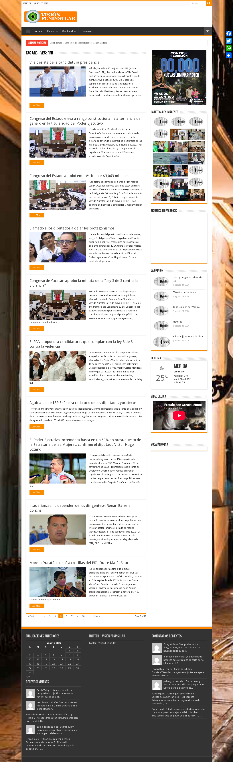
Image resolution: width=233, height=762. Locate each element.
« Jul (28, 676)
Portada (28, 30)
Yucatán (39, 31)
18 (38, 663)
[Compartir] (228, 55)
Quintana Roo (69, 31)
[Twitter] (228, 40)
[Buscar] (209, 3)
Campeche (52, 31)
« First (31, 616)
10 (83, 616)
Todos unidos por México (186, 307)
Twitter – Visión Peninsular (107, 636)
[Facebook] (228, 33)
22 (69, 663)
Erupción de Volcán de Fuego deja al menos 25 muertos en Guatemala (84, 42)
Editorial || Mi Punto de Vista (188, 336)
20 (53, 663)
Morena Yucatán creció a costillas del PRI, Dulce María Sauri (79, 563)
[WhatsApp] (228, 48)
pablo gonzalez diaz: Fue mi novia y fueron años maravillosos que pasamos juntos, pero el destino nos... (57, 730)
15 (69, 659)
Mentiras (177, 321)
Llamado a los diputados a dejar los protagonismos (71, 228)
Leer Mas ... (37, 105)
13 (53, 659)
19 (45, 663)
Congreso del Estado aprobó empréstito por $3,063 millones (79, 176)
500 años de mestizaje (184, 292)
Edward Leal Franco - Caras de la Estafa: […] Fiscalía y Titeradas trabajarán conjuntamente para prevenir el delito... (52, 717)
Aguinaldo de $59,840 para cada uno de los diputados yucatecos (83, 402)
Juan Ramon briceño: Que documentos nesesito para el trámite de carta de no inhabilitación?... (57, 705)
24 (30, 668)
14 (61, 659)
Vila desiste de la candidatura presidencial (65, 62)
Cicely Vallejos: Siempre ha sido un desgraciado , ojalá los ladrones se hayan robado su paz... (55, 693)
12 (45, 659)
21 (61, 663)
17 (30, 663)
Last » (97, 616)
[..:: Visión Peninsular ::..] (50, 15)
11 (38, 659)
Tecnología (86, 31)
